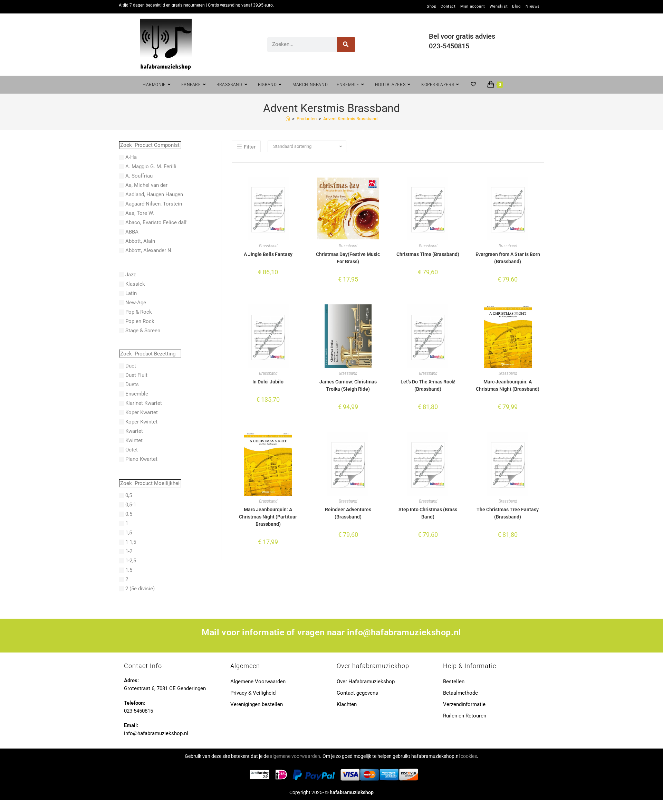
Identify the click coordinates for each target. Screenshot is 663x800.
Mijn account (472, 6)
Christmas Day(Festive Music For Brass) (348, 257)
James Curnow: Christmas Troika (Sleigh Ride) (348, 385)
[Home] (288, 118)
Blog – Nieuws (526, 6)
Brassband (268, 246)
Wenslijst (499, 6)
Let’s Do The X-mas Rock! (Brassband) (428, 385)
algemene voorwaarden (295, 756)
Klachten (347, 704)
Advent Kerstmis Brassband (350, 118)
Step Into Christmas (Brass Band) (427, 513)
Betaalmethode (460, 693)
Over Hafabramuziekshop (366, 681)
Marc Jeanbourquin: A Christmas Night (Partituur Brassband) (268, 517)
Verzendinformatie (464, 704)
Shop (431, 6)
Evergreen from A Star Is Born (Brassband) (507, 257)
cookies (469, 756)
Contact (448, 6)
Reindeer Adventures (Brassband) (348, 513)
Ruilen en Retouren (464, 716)
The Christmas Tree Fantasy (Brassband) (508, 513)
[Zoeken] (346, 44)
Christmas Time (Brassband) (427, 254)
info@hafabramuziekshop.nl (404, 632)
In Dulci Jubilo (268, 381)
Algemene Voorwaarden (258, 681)
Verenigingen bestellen (256, 704)
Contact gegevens (357, 693)
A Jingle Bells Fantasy (268, 254)
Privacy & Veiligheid (253, 693)
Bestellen (453, 681)
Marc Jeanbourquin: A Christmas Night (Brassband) (507, 385)
